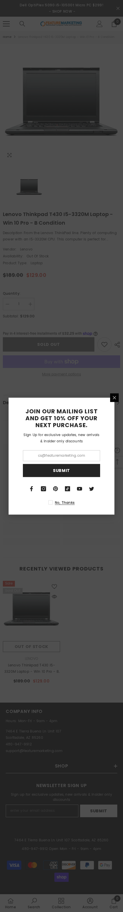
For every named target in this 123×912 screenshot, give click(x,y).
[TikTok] (67, 489)
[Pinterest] (55, 489)
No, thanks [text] (65, 502)
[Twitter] (92, 489)
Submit (61, 470)
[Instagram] (43, 489)
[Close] (114, 397)
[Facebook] (31, 489)
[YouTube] (80, 489)
